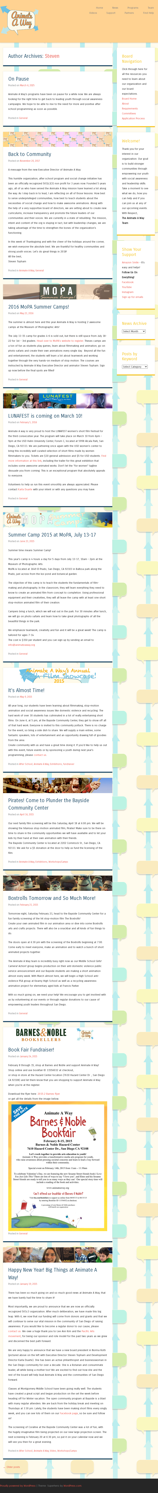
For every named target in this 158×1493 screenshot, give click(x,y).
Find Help (148, 12)
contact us (40, 754)
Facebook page (69, 1413)
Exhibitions (56, 764)
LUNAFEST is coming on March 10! (45, 416)
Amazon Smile (130, 262)
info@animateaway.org (21, 644)
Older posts (11, 1467)
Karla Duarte (25, 489)
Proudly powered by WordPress (18, 1485)
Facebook (128, 282)
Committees (129, 113)
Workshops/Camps (58, 861)
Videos (93, 12)
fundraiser (68, 764)
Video (53, 1450)
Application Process (133, 118)
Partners (129, 12)
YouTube (127, 287)
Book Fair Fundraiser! (31, 1050)
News (115, 7)
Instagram (128, 292)
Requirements (130, 108)
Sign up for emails (132, 297)
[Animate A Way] (21, 35)
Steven (52, 56)
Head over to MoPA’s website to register (60, 340)
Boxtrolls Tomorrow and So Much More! (51, 898)
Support (110, 12)
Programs (133, 7)
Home (99, 7)
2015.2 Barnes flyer (49, 1093)
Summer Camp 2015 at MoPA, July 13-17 (52, 535)
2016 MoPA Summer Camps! (38, 307)
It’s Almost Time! (26, 691)
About (125, 103)
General (23, 118)
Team (151, 7)
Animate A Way (26, 270)
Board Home (129, 98)
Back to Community (29, 154)
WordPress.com (72, 1485)
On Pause (18, 79)
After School (26, 764)
